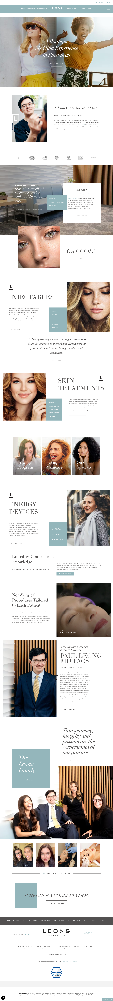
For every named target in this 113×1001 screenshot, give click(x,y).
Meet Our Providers (65, 573)
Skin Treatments (42, 9)
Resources (77, 920)
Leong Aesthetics (13, 920)
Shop (68, 920)
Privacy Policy (107, 984)
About (23, 9)
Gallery (82, 9)
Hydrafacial (53, 403)
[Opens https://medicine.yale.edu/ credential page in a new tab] (69, 158)
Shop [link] (89, 9)
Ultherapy (55, 534)
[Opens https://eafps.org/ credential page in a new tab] (20, 158)
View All (55, 327)
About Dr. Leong (82, 215)
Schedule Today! (57, 903)
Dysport (55, 324)
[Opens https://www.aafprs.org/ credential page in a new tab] (81, 158)
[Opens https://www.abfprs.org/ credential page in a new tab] (32, 158)
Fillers (54, 315)
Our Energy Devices (17, 543)
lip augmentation (85, 194)
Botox (54, 311)
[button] (3, 998)
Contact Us (102, 920)
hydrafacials (71, 196)
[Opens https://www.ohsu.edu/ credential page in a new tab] (44, 158)
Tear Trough (56, 321)
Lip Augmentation (58, 318)
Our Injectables (16, 329)
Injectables (31, 9)
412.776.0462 (89, 995)
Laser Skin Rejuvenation (56, 529)
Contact (109, 2)
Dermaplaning (54, 406)
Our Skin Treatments (77, 418)
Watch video (71, 632)
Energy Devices (71, 9)
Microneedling (54, 413)
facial (83, 124)
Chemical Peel (53, 409)
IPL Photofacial (57, 540)
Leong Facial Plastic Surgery (69, 961)
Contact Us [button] (107, 999)
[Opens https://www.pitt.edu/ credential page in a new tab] (56, 158)
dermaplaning (79, 196)
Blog (85, 920)
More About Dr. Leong (69, 709)
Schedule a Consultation (56, 896)
